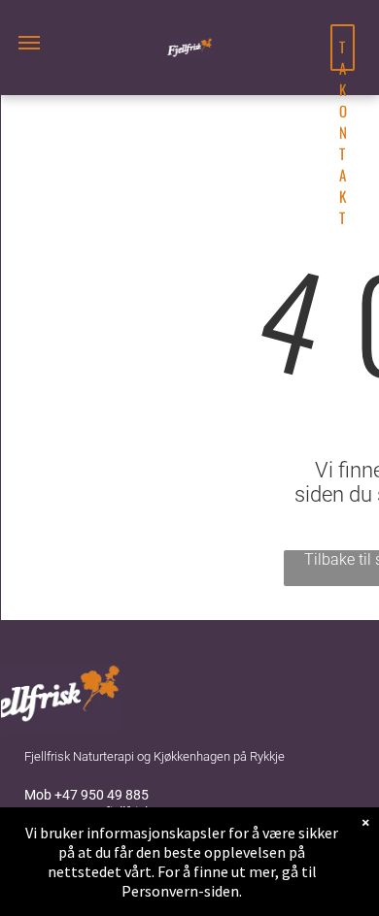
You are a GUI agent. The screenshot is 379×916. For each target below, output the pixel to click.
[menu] (29, 42)
